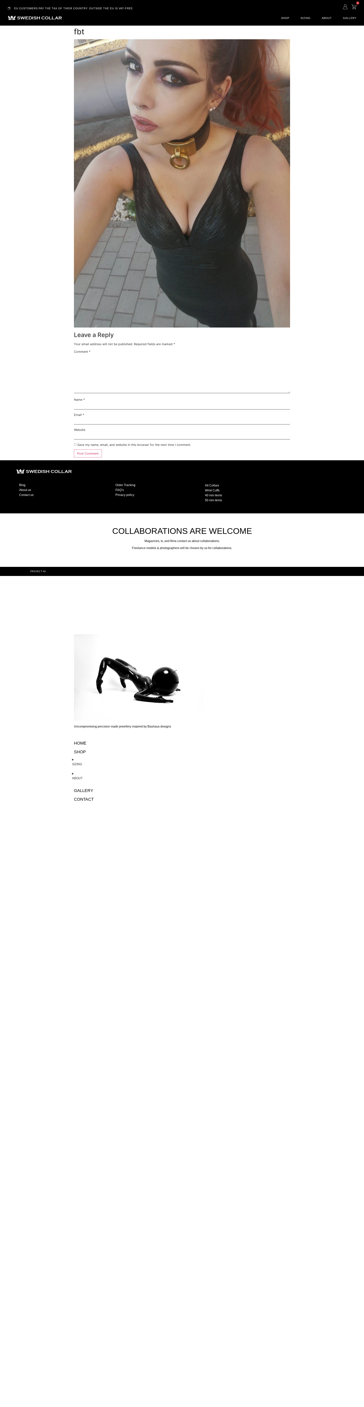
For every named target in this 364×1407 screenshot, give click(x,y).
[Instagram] (289, 484)
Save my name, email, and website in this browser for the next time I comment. (134, 444)
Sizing (305, 18)
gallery (83, 790)
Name (79, 399)
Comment (82, 351)
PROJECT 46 (38, 571)
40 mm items (213, 495)
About (327, 18)
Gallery (349, 18)
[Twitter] (296, 484)
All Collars (212, 485)
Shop (285, 18)
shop (80, 751)
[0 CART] (353, 6)
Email (79, 414)
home (80, 743)
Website (79, 429)
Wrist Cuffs (212, 490)
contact (84, 799)
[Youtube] (303, 484)
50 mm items (213, 500)
